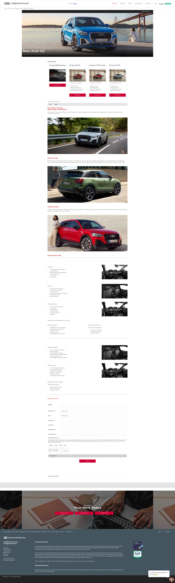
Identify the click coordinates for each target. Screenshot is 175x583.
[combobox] (93, 411)
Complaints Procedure (46, 531)
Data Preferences (23, 531)
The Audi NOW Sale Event (57, 65)
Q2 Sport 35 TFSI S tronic (97, 65)
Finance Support (55, 531)
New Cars (25, 8)
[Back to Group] (72, 3)
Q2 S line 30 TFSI (114, 65)
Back (6, 8)
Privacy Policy (15, 531)
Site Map (62, 531)
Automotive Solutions (16, 576)
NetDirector (6, 576)
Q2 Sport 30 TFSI (74, 65)
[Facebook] (161, 531)
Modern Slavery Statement (34, 531)
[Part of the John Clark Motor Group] (14, 538)
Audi (21, 8)
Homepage (16, 8)
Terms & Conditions (7, 531)
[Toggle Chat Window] (172, 580)
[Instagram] (159, 531)
